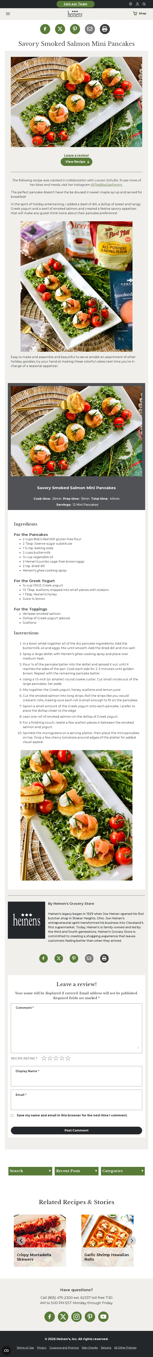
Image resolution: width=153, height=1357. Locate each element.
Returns (106, 1347)
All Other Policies (125, 1347)
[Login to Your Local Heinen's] (137, 4)
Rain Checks (90, 1347)
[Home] (72, 14)
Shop (142, 13)
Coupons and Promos (64, 1347)
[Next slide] (131, 1240)
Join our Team (75, 4)
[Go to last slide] (21, 1240)
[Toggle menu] (8, 14)
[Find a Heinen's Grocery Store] (130, 4)
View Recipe (75, 161)
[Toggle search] (144, 4)
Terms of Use (25, 1347)
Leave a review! (76, 155)
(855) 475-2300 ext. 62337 (69, 1297)
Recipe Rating (24, 1058)
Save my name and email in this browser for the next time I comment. (72, 1115)
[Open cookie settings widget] (6, 1350)
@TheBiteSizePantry (106, 185)
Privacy (41, 1347)
